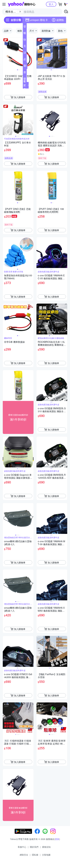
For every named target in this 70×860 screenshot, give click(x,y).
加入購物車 (19, 97)
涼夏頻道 (24, 53)
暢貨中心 (24, 33)
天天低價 (24, 46)
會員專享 (24, 72)
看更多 (24, 85)
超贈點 (60, 20)
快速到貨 (24, 40)
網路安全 (24, 854)
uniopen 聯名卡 (39, 20)
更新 (57, 839)
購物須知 (46, 846)
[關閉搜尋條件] (20, 11)
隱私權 (35, 854)
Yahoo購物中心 (21, 4)
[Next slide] (31, 53)
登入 (51, 4)
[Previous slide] (5, 53)
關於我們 (34, 846)
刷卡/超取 (25, 66)
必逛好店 (24, 59)
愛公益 (24, 79)
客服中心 (22, 846)
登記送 (24, 27)
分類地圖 (46, 854)
